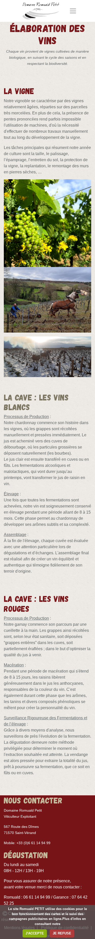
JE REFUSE (62, 933)
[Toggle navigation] (73, 11)
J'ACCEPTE (35, 933)
